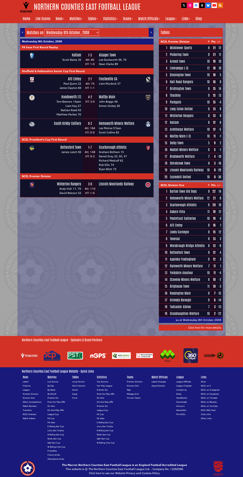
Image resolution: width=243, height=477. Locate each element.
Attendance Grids (55, 458)
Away (74, 393)
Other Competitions (32, 401)
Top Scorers (102, 381)
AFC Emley (74, 78)
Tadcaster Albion (180, 306)
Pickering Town (179, 54)
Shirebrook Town (180, 163)
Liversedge (176, 68)
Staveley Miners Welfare (185, 279)
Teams (127, 18)
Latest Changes (159, 381)
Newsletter (181, 410)
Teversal (175, 238)
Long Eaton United (181, 108)
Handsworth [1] (71, 96)
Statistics (109, 18)
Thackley (175, 95)
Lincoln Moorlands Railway (116, 183)
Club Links (206, 414)
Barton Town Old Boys (183, 191)
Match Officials (148, 18)
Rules (178, 393)
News (59, 18)
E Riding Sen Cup (55, 426)
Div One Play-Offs (55, 410)
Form (74, 397)
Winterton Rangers (69, 183)
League (170, 18)
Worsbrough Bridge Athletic (187, 245)
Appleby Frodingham (183, 259)
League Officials (183, 381)
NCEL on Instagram (210, 389)
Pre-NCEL (181, 414)
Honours (180, 406)
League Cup (53, 414)
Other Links (206, 418)
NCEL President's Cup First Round (44, 139)
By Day (50, 385)
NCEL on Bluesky (209, 401)
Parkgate (175, 102)
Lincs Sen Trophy (55, 430)
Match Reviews (30, 406)
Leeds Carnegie (179, 231)
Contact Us (181, 389)
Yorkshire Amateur (181, 272)
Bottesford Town (70, 147)
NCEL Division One (172, 185)
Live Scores (43, 18)
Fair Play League (104, 385)
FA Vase (51, 422)
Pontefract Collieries (183, 218)
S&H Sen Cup (53, 442)
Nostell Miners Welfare (184, 149)
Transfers (27, 410)
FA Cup (50, 418)
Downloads (181, 401)
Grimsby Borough (180, 299)
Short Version (78, 385)
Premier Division (30, 393)
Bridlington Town (180, 88)
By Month (51, 393)
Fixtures (27, 385)
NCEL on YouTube (209, 406)
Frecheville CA (108, 78)
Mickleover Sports (181, 47)
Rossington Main (180, 293)
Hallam (76, 55)
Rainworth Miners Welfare (186, 265)
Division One (29, 397)
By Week (51, 389)
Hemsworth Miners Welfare (116, 123)
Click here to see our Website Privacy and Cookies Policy (124, 473)
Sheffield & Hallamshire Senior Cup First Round (53, 71)
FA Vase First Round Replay (40, 47)
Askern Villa (177, 211)
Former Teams (134, 397)
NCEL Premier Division (36, 176)
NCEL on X (206, 385)
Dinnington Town (180, 74)
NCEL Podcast (29, 414)
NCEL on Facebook (210, 393)
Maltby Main (107, 96)
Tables (92, 18)
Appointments (158, 385)
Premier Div (53, 397)
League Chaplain (184, 385)
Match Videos (29, 418)
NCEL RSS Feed (208, 410)
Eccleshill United (180, 176)
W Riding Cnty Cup (56, 446)
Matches (75, 18)
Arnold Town (177, 61)
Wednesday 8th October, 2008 (42, 41)
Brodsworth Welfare (182, 156)
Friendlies (52, 450)
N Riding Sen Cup (55, 434)
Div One (51, 406)
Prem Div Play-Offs (56, 401)
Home (26, 18)
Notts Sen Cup (54, 438)
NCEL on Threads (209, 397)
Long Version (78, 381)
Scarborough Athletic (113, 147)
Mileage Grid (133, 393)
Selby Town (176, 142)
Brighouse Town (179, 286)
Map (129, 389)
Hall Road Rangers (181, 81)
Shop (199, 18)
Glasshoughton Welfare (184, 313)
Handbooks (181, 397)
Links (185, 18)
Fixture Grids (53, 454)
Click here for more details (204, 328)
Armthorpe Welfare (182, 129)
